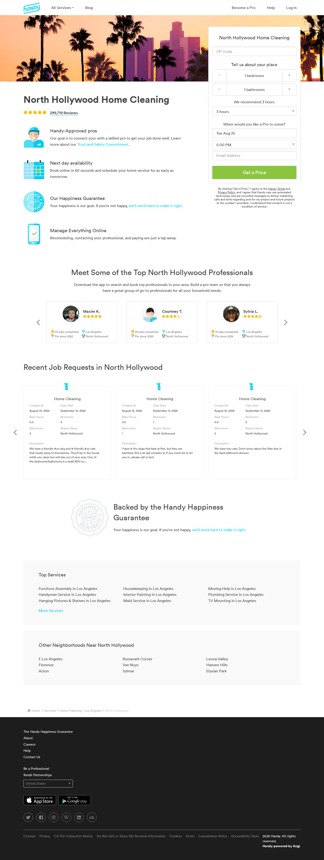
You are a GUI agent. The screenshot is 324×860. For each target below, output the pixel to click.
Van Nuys (131, 664)
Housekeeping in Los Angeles (148, 588)
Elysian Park (216, 671)
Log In (291, 7)
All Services (61, 7)
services (50, 711)
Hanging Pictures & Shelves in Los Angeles (75, 600)
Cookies (175, 836)
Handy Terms (276, 189)
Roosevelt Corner (138, 658)
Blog (89, 7)
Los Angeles (93, 711)
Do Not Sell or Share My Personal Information (131, 836)
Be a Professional (36, 768)
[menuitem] (62, 7)
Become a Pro (243, 7)
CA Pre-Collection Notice (73, 836)
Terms (189, 836)
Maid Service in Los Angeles (147, 600)
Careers (29, 744)
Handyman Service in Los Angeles (67, 594)
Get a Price (254, 172)
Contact (29, 836)
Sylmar (128, 671)
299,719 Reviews (64, 112)
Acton (44, 671)
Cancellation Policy (212, 836)
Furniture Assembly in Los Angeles (68, 588)
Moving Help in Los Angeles (232, 588)
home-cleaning (70, 711)
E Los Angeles (50, 658)
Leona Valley (217, 658)
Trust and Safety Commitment (103, 144)
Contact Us (31, 757)
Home (36, 711)
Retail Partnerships (37, 775)
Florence (46, 664)
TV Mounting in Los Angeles (232, 600)
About (28, 738)
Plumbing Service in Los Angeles (236, 594)
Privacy (44, 836)
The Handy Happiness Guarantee (48, 731)
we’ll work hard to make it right (155, 205)
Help (271, 7)
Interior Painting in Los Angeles (149, 594)
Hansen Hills (216, 664)
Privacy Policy (226, 192)
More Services (51, 610)
